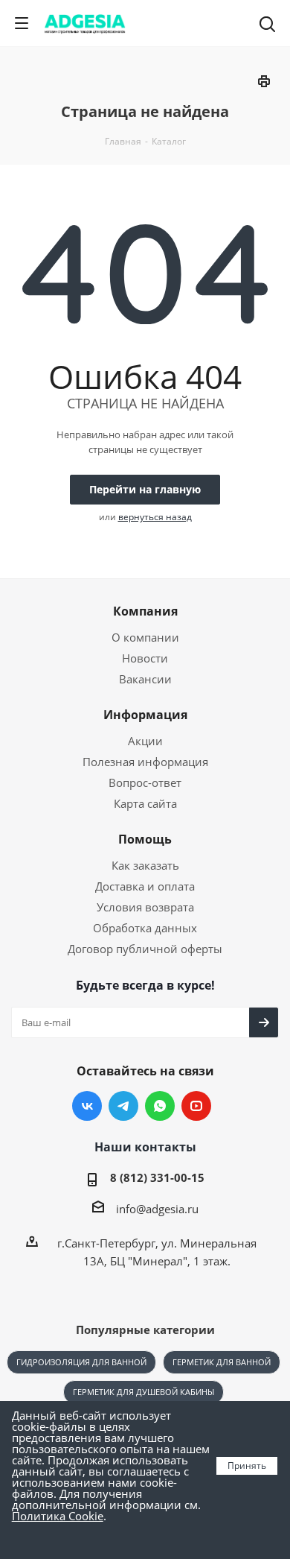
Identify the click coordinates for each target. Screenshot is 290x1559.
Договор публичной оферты (145, 948)
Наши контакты (145, 1147)
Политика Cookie (57, 1515)
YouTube (196, 1106)
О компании (145, 637)
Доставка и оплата (145, 886)
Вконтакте (87, 1106)
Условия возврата (145, 906)
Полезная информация (145, 761)
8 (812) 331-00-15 (157, 1177)
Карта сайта (145, 803)
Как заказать (145, 865)
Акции (145, 740)
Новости (145, 658)
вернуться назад (155, 516)
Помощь (145, 839)
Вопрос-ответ (145, 782)
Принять (247, 1465)
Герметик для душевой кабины (143, 1391)
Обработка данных (145, 927)
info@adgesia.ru (157, 1208)
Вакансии (145, 678)
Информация (145, 714)
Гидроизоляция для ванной (81, 1361)
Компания (145, 611)
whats (160, 1106)
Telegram (123, 1106)
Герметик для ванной (222, 1361)
